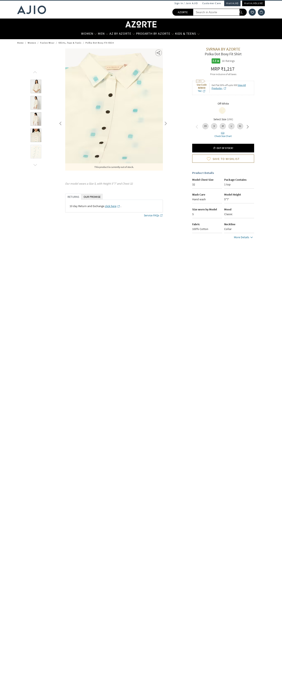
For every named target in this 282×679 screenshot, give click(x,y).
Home (20, 42)
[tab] (36, 87)
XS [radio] (205, 125)
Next (165, 122)
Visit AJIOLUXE (253, 3)
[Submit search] (243, 12)
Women (32, 42)
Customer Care (211, 3)
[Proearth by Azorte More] (172, 33)
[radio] (222, 113)
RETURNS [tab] (73, 197)
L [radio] (231, 125)
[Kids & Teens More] (198, 33)
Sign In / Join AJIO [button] (186, 3)
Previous (60, 122)
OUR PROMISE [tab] (92, 197)
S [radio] (214, 125)
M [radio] (223, 125)
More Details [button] (241, 237)
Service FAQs (151, 215)
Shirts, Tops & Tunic (70, 42)
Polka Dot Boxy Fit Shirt (99, 42)
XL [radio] (240, 125)
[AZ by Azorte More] (133, 33)
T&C (200, 90)
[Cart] (261, 12)
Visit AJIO (232, 3)
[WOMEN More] (95, 33)
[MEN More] (107, 33)
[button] (252, 12)
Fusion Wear (47, 42)
